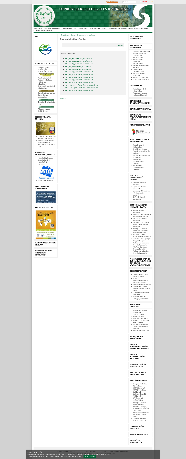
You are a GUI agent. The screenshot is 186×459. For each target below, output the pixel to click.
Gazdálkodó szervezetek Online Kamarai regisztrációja (46, 95)
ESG (36, 37)
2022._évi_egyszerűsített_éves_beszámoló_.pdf (81, 85)
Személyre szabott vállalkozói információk (43, 253)
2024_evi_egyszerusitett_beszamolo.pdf (79, 90)
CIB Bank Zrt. (137, 386)
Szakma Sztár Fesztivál (140, 109)
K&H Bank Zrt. (137, 392)
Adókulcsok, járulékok (140, 318)
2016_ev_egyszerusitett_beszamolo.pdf (78, 69)
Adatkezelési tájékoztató (141, 80)
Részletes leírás (77, 456)
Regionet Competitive (139, 434)
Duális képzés (136, 85)
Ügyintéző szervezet (53, 28)
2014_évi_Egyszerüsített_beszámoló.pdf (79, 64)
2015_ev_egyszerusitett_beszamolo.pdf (78, 66)
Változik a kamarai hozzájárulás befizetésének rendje (45, 69)
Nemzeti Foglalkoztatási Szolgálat (137, 356)
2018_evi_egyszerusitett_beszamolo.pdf (79, 74)
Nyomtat (120, 45)
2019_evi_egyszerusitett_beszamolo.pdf (79, 77)
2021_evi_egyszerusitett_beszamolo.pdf (79, 82)
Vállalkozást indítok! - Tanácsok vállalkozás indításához (45, 80)
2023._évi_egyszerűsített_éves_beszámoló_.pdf (81, 88)
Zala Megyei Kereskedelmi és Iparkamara (138, 161)
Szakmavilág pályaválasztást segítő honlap (140, 117)
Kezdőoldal (65, 35)
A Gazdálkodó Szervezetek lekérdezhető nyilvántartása (47, 86)
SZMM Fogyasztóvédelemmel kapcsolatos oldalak (140, 281)
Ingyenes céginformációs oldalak (137, 177)
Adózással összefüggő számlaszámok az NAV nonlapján (140, 326)
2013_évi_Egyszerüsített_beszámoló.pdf (79, 61)
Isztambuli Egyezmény (45, 180)
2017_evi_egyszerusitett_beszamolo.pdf (79, 72)
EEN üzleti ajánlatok (44, 207)
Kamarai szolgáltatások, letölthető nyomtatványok (85, 28)
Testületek (38, 28)
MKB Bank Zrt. (137, 396)
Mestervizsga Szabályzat (141, 51)
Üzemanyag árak (138, 316)
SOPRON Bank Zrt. (139, 390)
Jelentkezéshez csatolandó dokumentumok (138, 61)
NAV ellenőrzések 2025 (141, 330)
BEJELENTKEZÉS (112, 2)
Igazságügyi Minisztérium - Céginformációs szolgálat (141, 193)
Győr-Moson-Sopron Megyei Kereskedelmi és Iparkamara (141, 151)
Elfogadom (90, 456)
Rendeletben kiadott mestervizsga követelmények (140, 55)
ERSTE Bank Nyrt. (139, 388)
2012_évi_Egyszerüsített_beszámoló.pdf (79, 58)
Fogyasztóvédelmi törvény (142, 285)
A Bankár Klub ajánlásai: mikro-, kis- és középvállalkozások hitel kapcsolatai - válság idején (141, 412)
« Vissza (63, 99)
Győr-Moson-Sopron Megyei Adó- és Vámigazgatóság (140, 312)
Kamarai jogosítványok (43, 30)
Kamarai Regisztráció (44, 64)
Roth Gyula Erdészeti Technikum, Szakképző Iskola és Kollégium (140, 231)
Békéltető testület (138, 271)
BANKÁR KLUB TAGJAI (138, 380)
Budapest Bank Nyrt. (140, 384)
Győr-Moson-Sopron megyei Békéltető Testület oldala (141, 289)
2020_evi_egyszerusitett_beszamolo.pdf (79, 80)
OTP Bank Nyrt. (138, 398)
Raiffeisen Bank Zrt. (139, 394)
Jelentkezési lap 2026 (140, 77)
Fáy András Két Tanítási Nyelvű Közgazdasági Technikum (141, 225)
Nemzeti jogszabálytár (140, 125)
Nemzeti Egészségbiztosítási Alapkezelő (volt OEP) (139, 346)
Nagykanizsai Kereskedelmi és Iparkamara (138, 167)
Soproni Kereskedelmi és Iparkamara (83, 35)
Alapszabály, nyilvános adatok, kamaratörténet (128, 28)
